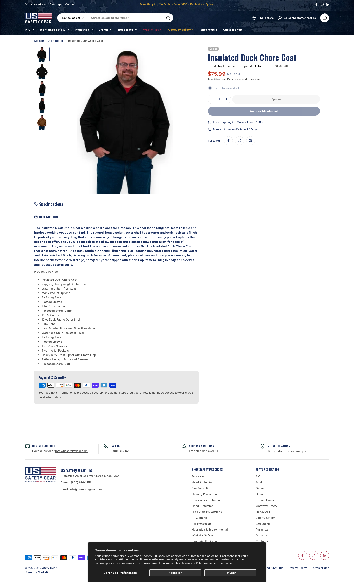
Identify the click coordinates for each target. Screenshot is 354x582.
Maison (39, 40)
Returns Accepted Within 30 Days (235, 129)
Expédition (214, 79)
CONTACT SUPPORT (43, 446)
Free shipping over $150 (205, 451)
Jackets (255, 66)
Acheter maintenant (264, 111)
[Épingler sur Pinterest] (250, 140)
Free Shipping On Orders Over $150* (238, 122)
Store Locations (35, 4)
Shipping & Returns (270, 568)
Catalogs (55, 4)
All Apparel (55, 40)
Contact (70, 4)
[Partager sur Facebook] (228, 140)
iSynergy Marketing (38, 572)
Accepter (175, 572)
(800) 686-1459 (121, 451)
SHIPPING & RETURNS (201, 446)
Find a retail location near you (287, 451)
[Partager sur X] (239, 140)
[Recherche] (168, 18)
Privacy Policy (297, 568)
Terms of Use (320, 568)
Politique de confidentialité (214, 563)
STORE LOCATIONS (278, 446)
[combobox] (115, 17)
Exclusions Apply (201, 4)
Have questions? (60, 451)
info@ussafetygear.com (86, 489)
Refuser (230, 572)
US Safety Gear (46, 568)
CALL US (115, 446)
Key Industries (226, 66)
